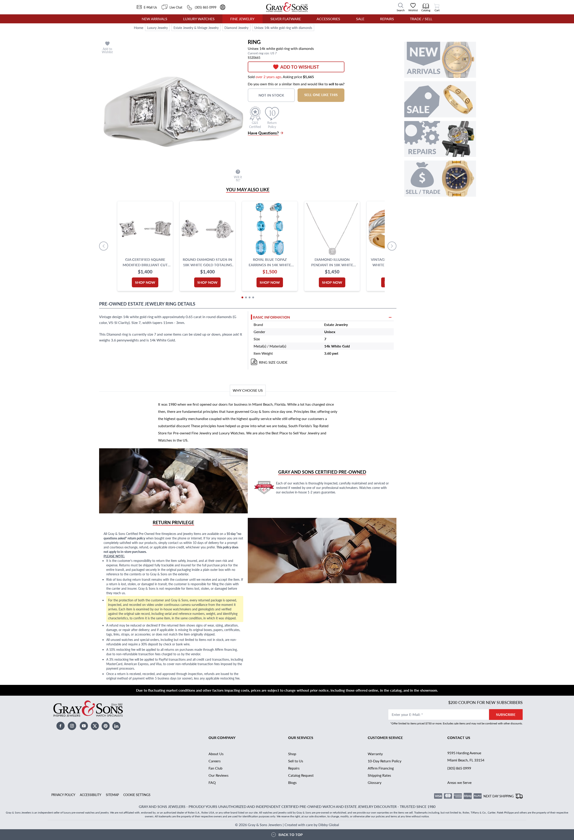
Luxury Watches (199, 18)
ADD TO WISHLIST (299, 67)
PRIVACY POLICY (63, 794)
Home (138, 27)
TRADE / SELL (421, 18)
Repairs (387, 18)
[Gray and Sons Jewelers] (287, 7)
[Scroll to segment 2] (246, 297)
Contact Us (458, 737)
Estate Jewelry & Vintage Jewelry (196, 27)
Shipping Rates (379, 775)
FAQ (212, 782)
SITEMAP (112, 794)
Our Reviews (218, 775)
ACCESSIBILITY (90, 794)
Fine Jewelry (242, 18)
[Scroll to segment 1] (242, 297)
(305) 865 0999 (459, 768)
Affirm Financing (381, 768)
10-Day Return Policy (384, 760)
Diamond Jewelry (236, 27)
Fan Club (215, 768)
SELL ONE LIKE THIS (321, 94)
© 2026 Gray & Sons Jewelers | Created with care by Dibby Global (287, 824)
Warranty (375, 753)
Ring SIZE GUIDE (273, 362)
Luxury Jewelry (157, 27)
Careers (215, 760)
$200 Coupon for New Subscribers (485, 702)
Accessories (328, 18)
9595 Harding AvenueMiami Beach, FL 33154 (465, 756)
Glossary (374, 782)
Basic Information (271, 317)
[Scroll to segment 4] (253, 297)
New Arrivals (154, 18)
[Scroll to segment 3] (249, 297)
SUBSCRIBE (505, 714)
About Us (216, 753)
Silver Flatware (285, 18)
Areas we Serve (459, 782)
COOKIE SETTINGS (136, 794)
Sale (360, 18)
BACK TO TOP (290, 834)
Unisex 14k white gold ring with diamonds (283, 27)
